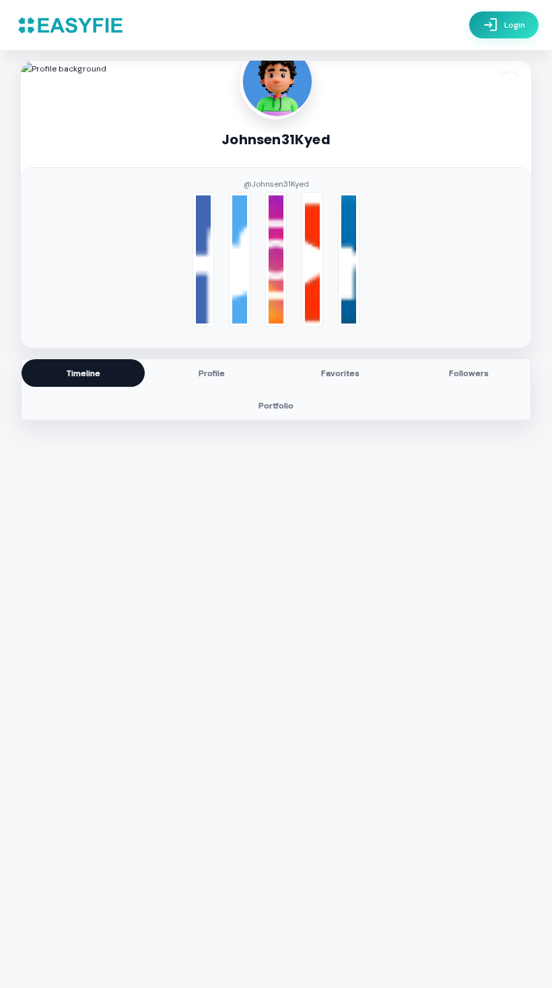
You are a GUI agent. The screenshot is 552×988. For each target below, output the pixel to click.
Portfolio (276, 405)
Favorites (340, 373)
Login (504, 25)
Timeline (83, 373)
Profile (212, 373)
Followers (469, 373)
